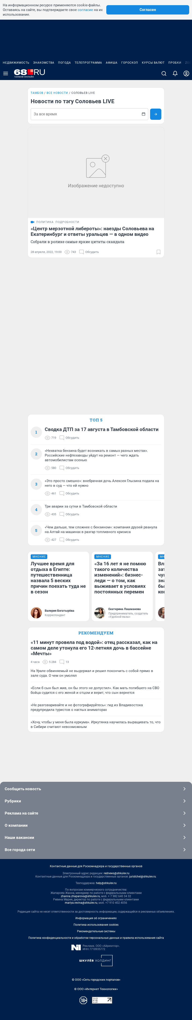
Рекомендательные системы (96, 931)
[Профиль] (186, 73)
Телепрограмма (88, 62)
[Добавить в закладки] (158, 252)
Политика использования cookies (96, 924)
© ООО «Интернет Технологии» (96, 989)
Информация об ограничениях (96, 918)
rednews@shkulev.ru (116, 873)
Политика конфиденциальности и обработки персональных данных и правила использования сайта (96, 938)
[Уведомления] (175, 73)
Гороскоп (129, 62)
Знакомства (43, 62)
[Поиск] (164, 73)
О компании (16, 825)
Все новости (57, 93)
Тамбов (37, 93)
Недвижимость (16, 62)
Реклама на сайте (21, 813)
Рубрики (13, 801)
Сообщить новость (23, 788)
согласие (85, 10)
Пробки (174, 62)
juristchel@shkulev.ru (142, 876)
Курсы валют (153, 62)
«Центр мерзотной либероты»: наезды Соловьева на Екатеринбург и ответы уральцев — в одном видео (92, 231)
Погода (64, 62)
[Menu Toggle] (5, 73)
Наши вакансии (19, 837)
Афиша (112, 62)
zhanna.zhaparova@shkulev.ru (80, 896)
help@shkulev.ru (106, 883)
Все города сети (20, 849)
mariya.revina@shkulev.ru (81, 902)
